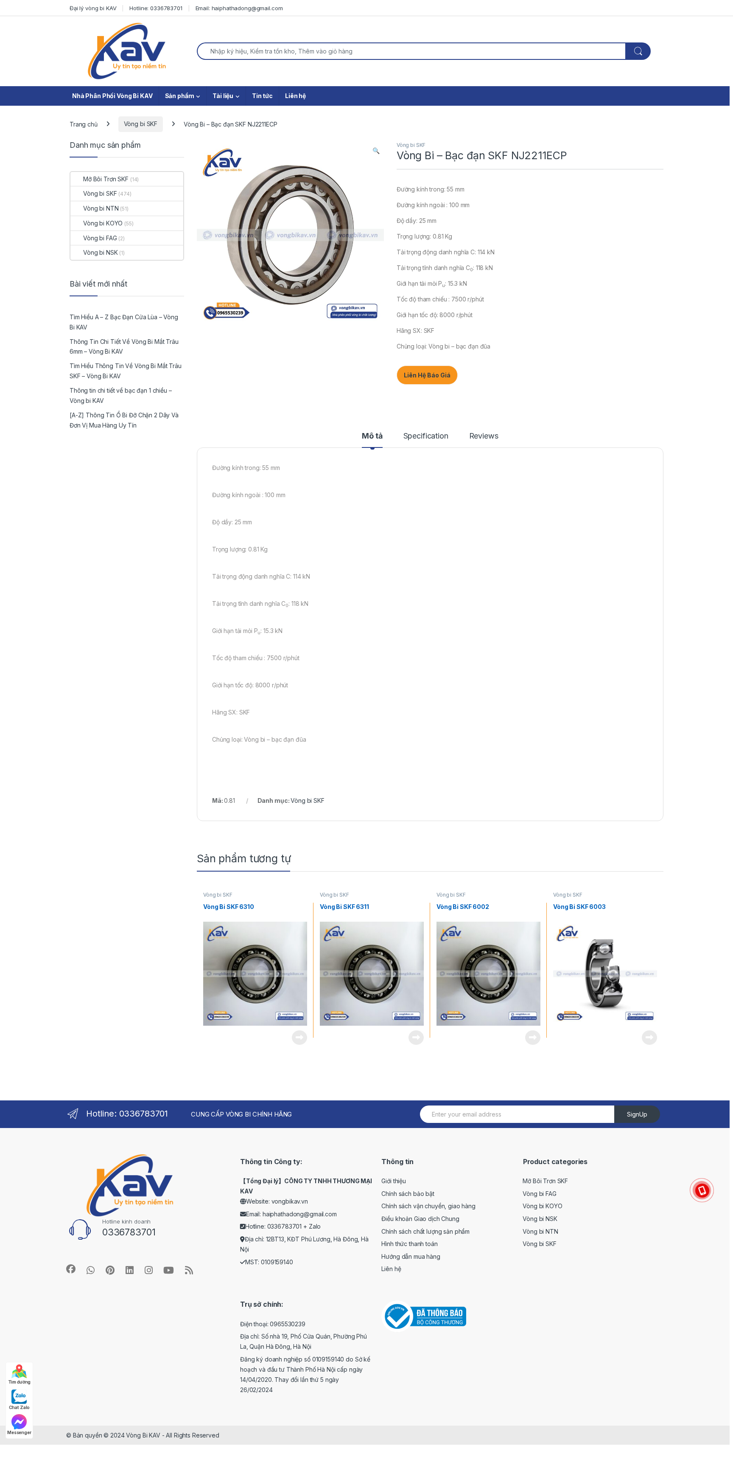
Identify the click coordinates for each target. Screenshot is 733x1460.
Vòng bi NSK (100, 252)
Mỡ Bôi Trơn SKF (106, 179)
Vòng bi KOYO (103, 223)
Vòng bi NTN (100, 208)
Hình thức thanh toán (409, 1243)
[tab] (372, 439)
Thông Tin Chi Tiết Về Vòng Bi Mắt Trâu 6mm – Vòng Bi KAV (124, 346)
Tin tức (262, 95)
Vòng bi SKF (140, 123)
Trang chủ (84, 123)
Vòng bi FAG (100, 238)
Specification (425, 436)
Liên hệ (295, 95)
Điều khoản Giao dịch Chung (420, 1218)
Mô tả (372, 436)
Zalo (315, 1226)
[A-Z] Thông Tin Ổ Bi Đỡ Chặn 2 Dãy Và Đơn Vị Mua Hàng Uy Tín (124, 420)
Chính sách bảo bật (407, 1193)
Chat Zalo (19, 1407)
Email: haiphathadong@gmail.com (239, 8)
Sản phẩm (179, 95)
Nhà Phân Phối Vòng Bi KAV (112, 95)
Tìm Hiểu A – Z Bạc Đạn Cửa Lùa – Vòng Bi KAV (124, 322)
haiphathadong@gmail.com (300, 1214)
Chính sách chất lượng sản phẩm (425, 1231)
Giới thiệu (393, 1180)
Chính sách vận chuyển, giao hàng (428, 1206)
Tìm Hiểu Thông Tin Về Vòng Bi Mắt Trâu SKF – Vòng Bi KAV (126, 371)
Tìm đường (19, 1381)
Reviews (483, 436)
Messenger (19, 1432)
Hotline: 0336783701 (155, 8)
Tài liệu (223, 95)
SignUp (637, 1114)
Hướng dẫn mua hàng (410, 1256)
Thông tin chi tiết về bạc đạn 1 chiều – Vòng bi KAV (121, 395)
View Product (296, 1037)
